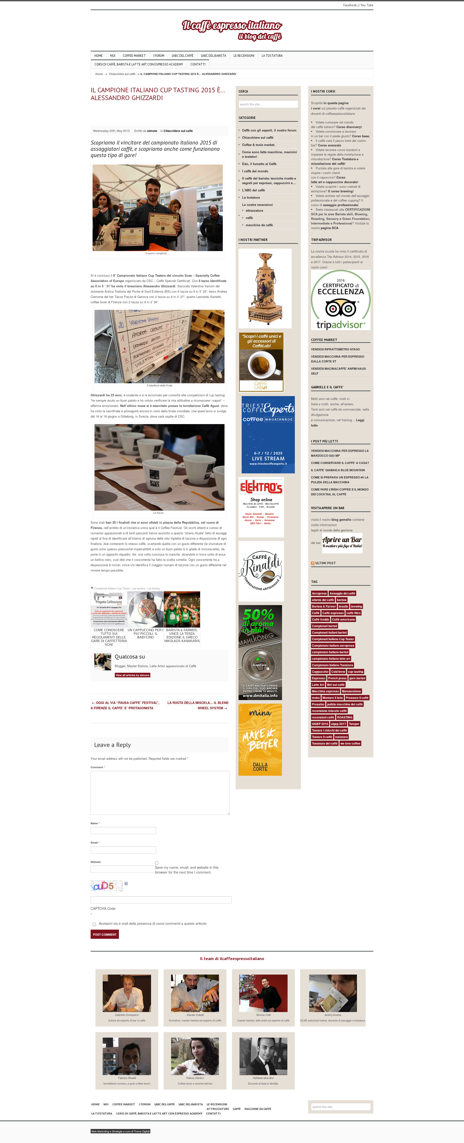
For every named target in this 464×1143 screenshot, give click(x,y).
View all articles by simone (132, 675)
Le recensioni (244, 56)
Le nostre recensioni (257, 204)
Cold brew (338, 671)
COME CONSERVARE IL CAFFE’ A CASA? (340, 463)
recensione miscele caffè (329, 711)
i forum (158, 56)
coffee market (134, 56)
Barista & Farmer (324, 606)
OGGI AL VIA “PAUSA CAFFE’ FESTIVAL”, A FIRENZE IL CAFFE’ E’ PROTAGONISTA (125, 705)
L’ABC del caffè (183, 56)
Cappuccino (320, 671)
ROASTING (344, 717)
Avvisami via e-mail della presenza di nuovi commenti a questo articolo (152, 923)
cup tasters (138, 588)
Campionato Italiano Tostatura (332, 665)
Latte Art (318, 684)
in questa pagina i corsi (329, 105)
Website (96, 862)
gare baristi (357, 678)
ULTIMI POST (325, 563)
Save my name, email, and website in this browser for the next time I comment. (186, 870)
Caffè (315, 613)
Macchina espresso (325, 691)
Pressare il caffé (357, 697)
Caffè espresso (333, 613)
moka (316, 697)
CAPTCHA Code (103, 908)
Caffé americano (343, 619)
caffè (249, 217)
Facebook (350, 5)
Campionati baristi (324, 626)
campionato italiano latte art (331, 658)
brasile (343, 606)
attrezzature (254, 210)
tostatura (341, 737)
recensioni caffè (323, 717)
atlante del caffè (323, 600)
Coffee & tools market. (258, 144)
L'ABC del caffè (253, 190)
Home (98, 56)
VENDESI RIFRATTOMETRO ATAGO (335, 349)
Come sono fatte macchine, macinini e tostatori (269, 154)
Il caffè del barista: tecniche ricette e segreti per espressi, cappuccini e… (269, 180)
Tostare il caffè (322, 737)
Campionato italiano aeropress (333, 645)
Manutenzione (351, 691)
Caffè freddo (320, 619)
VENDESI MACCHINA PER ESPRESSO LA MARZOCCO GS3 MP (340, 453)
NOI (112, 56)
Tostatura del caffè (325, 743)
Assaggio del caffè (342, 593)
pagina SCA (329, 227)
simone (152, 131)
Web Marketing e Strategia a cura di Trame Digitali (120, 1131)
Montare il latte (333, 697)
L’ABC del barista (213, 56)
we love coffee (350, 743)
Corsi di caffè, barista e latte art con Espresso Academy (138, 64)
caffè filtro (354, 613)
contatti (197, 64)
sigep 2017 (338, 724)
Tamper (354, 724)
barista (342, 600)
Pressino (318, 704)
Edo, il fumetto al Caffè (259, 163)
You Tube (367, 5)
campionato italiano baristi (330, 652)
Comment (98, 767)
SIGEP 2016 (320, 724)
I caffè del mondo (255, 171)
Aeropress (319, 593)
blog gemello (342, 519)
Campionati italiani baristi (329, 632)
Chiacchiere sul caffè (122, 74)
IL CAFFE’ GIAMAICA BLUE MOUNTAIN (338, 470)
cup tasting (153, 588)
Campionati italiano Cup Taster (112, 588)
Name (95, 823)
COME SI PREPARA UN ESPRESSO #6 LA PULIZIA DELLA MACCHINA (340, 479)
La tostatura (272, 56)
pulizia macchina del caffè (345, 704)
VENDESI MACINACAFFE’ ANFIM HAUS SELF (338, 371)
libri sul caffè (336, 684)
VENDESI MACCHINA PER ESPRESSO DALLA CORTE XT (337, 358)
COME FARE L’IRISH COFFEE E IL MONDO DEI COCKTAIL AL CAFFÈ (340, 491)
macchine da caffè (259, 225)
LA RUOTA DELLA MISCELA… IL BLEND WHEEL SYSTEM (197, 705)
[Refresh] (126, 883)
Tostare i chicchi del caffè (329, 730)
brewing (356, 606)
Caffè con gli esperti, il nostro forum (269, 130)
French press (337, 678)
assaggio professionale (340, 205)
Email (95, 842)
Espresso (318, 678)
